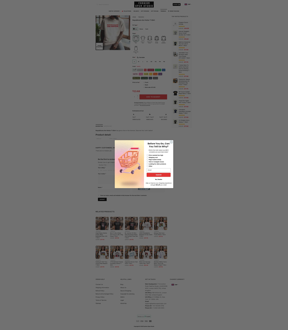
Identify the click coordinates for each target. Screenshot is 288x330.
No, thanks (158, 179)
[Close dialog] (171, 142)
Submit (158, 175)
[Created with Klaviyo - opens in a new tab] (144, 189)
